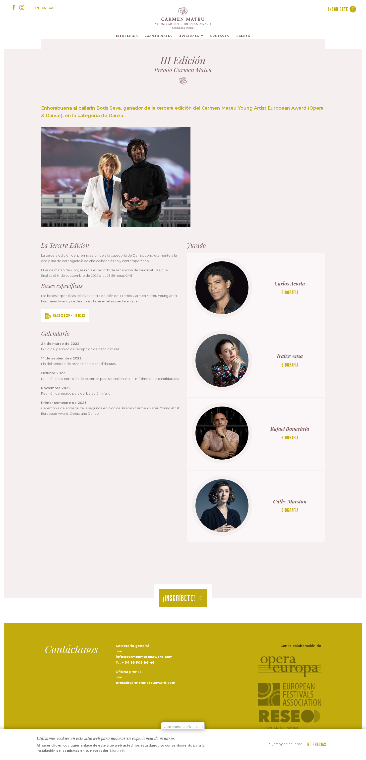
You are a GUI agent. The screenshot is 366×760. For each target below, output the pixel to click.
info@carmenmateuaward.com (144, 657)
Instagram (22, 7)
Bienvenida (127, 35)
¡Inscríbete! (179, 598)
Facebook (13, 7)
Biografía (289, 292)
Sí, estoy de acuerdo (286, 744)
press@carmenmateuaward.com (145, 683)
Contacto (220, 35)
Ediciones (190, 35)
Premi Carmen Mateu (183, 18)
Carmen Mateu (159, 35)
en (36, 8)
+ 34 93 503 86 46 (138, 662)
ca (51, 8)
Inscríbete (338, 9)
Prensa (243, 35)
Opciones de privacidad (183, 727)
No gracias (316, 744)
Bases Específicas (69, 315)
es (44, 8)
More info (117, 751)
